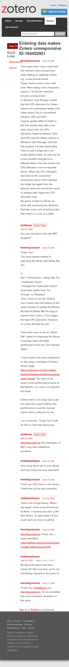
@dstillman (40, 587)
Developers (29, 621)
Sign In (23, 609)
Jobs (23, 628)
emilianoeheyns (30, 460)
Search (13, 67)
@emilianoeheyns (31, 442)
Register (63, 5)
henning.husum (30, 60)
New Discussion (13, 46)
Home (8, 21)
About (31, 628)
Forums (50, 21)
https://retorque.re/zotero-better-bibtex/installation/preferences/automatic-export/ (40, 374)
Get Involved (11, 27)
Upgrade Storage (57, 12)
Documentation (34, 21)
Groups (19, 21)
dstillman (26, 225)
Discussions (15, 61)
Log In (53, 5)
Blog (9, 621)
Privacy (28, 624)
